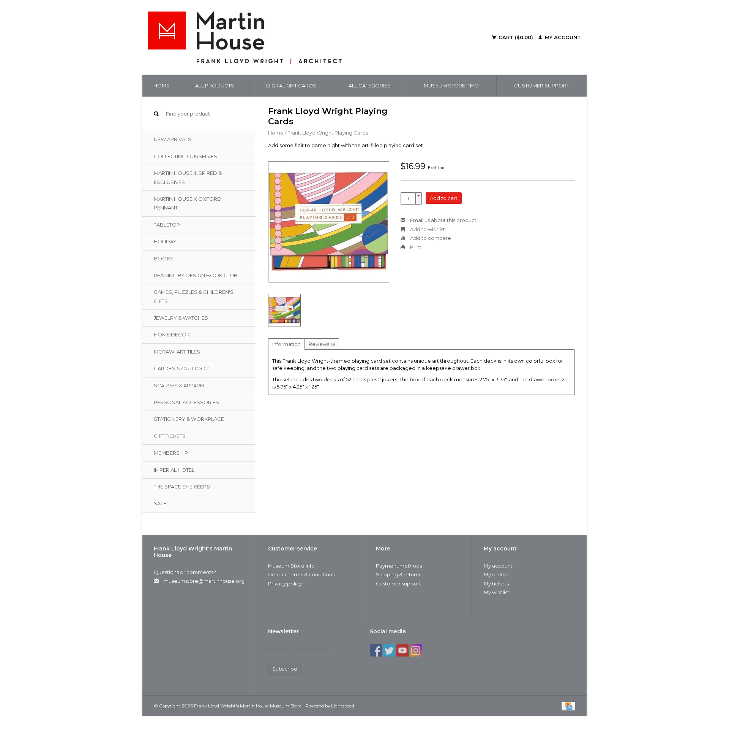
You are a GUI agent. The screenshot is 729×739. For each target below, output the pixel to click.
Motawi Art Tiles (177, 352)
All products (214, 85)
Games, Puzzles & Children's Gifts (194, 296)
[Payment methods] (568, 706)
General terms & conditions (301, 574)
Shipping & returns (398, 574)
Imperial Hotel (174, 470)
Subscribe (284, 669)
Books (164, 258)
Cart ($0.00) (516, 37)
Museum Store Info (451, 85)
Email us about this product (443, 220)
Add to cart (444, 198)
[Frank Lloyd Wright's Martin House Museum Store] (296, 37)
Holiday (165, 241)
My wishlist (496, 592)
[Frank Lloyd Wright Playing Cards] (328, 222)
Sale (160, 503)
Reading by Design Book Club (196, 275)
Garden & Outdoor (181, 368)
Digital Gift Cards (291, 85)
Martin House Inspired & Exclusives (188, 177)
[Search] (156, 113)
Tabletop (167, 225)
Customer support (541, 85)
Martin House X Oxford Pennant (187, 203)
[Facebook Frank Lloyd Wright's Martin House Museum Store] (376, 650)
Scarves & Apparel (180, 385)
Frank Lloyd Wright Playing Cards (327, 133)
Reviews (322, 344)
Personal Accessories (186, 402)
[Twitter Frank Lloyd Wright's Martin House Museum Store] (389, 650)
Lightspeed (342, 706)
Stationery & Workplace (189, 419)
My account (562, 37)
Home (161, 85)
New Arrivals (172, 139)
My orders (496, 574)
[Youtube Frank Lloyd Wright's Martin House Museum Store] (402, 650)
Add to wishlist (427, 229)
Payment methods (399, 566)
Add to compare (430, 238)
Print (415, 247)
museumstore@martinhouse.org (204, 581)
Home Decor (172, 334)
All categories (370, 85)
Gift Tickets (170, 436)
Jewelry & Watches (181, 318)
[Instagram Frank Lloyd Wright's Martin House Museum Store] (416, 650)
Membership (171, 453)
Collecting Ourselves (185, 156)
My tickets (496, 583)
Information (286, 344)
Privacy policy (285, 583)
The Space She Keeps (182, 487)
